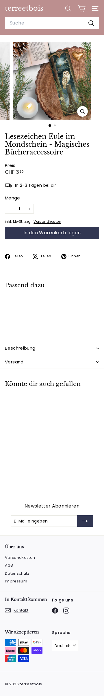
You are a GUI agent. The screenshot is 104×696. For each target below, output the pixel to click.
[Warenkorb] (81, 8)
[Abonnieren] (85, 521)
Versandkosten (47, 221)
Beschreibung (20, 348)
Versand (14, 362)
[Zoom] (82, 111)
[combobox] (52, 23)
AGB (9, 565)
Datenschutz (17, 573)
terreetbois (24, 8)
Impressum (16, 581)
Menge (12, 198)
